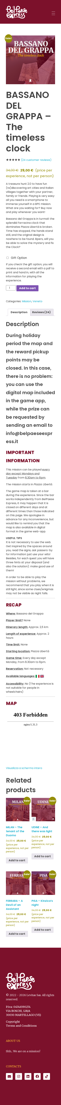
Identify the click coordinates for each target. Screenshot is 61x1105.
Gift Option (19, 258)
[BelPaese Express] (16, 12)
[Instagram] (18, 1076)
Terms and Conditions (21, 1025)
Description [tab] (19, 312)
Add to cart (27, 288)
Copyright (13, 1021)
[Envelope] (9, 1076)
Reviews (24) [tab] (41, 312)
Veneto (37, 301)
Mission (26, 301)
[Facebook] (37, 1076)
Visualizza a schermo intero (24, 768)
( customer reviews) (36, 160)
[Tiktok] (46, 1076)
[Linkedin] (28, 1076)
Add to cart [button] (17, 860)
